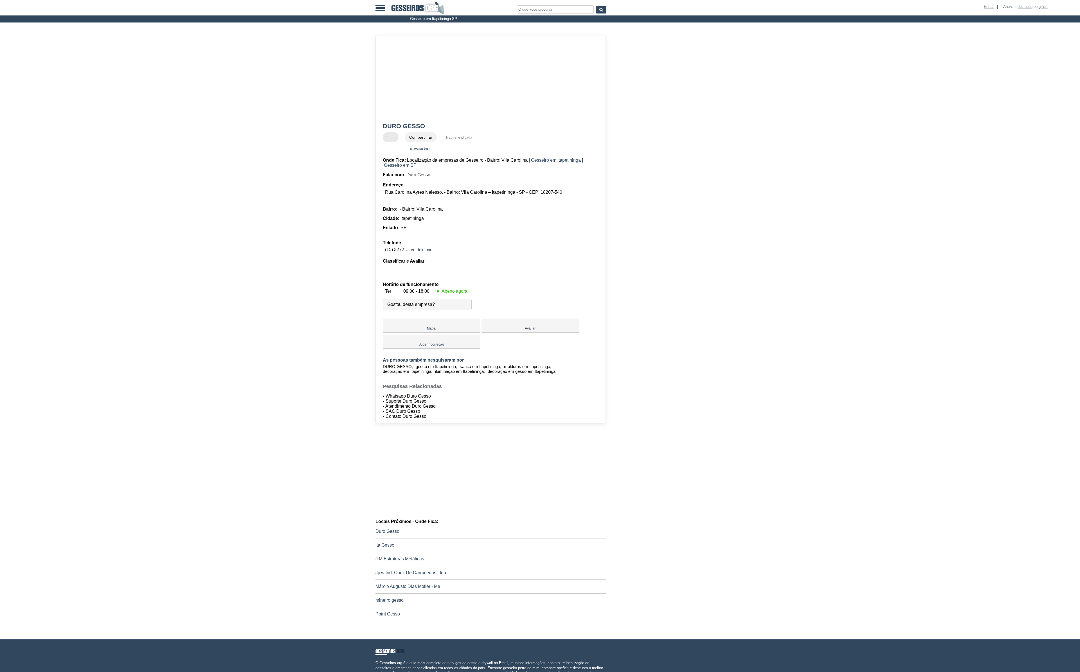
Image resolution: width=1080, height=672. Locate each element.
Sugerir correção (431, 344)
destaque (1025, 6)
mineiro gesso (389, 600)
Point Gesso (387, 614)
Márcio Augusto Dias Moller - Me (407, 586)
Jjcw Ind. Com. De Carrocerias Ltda (410, 572)
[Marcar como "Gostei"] (388, 137)
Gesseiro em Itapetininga (556, 160)
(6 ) (419, 148)
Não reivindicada (459, 137)
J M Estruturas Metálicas (399, 558)
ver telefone (421, 249)
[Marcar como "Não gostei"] (395, 137)
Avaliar (530, 328)
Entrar (989, 6)
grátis (1043, 6)
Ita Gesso (384, 545)
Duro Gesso (387, 531)
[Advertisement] (488, 79)
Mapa (431, 328)
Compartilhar (420, 137)
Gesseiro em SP (400, 165)
